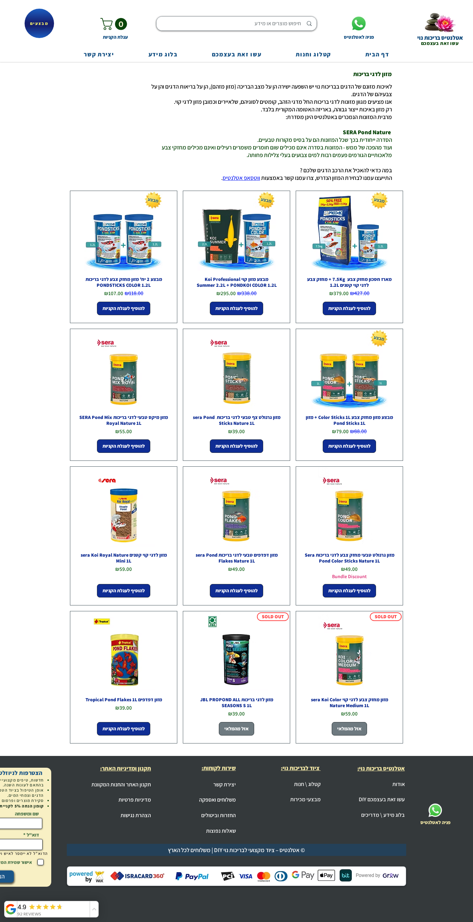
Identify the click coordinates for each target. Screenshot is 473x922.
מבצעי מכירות (305, 799)
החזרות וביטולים (218, 815)
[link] (115, 24)
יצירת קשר (224, 784)
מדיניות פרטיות (134, 799)
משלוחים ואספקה (217, 799)
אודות (398, 784)
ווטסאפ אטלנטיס (241, 178)
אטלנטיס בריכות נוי (440, 38)
